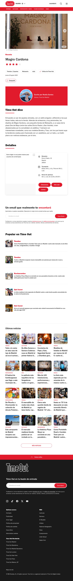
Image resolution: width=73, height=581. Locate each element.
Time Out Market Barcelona (14, 549)
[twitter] (22, 501)
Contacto (8, 513)
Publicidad (9, 516)
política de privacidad (49, 221)
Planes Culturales (39, 9)
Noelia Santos (48, 95)
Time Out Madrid (11, 542)
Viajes (47, 9)
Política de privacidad (12, 523)
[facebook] (17, 501)
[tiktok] (12, 501)
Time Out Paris (10, 559)
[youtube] (27, 501)
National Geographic (45, 527)
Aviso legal (9, 520)
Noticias (8, 9)
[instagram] (7, 501)
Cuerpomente (43, 533)
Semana (41, 516)
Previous (8, 31)
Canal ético (9, 530)
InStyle (41, 523)
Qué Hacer (15, 9)
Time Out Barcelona (12, 545)
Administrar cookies (12, 533)
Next (65, 31)
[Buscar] (61, 4)
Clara (40, 530)
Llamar (43, 190)
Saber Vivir (42, 540)
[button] (34, 155)
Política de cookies (11, 527)
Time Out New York (11, 555)
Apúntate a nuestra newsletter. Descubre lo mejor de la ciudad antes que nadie (29, 211)
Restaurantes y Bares (26, 9)
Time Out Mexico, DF (12, 562)
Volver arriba (38, 457)
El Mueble (42, 520)
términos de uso (36, 221)
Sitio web (57, 185)
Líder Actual (42, 537)
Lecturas (41, 513)
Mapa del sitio (9, 570)
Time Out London (11, 552)
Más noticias (36, 445)
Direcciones (44, 185)
